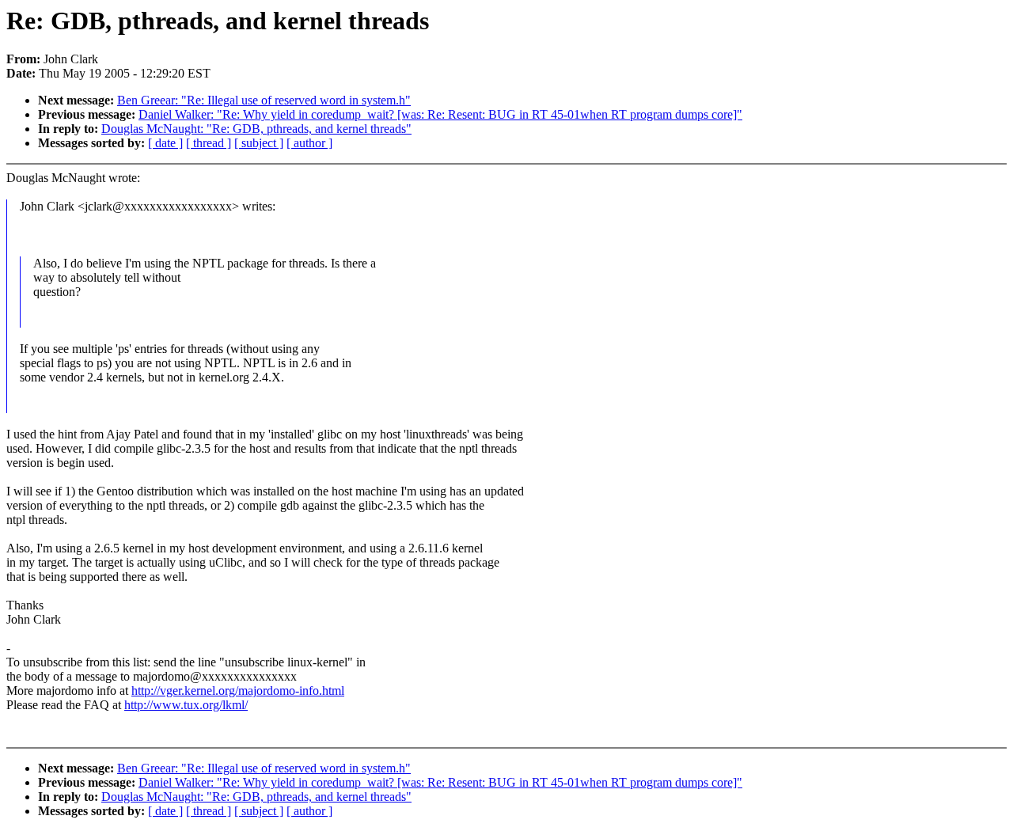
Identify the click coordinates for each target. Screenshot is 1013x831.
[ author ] (309, 143)
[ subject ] (258, 143)
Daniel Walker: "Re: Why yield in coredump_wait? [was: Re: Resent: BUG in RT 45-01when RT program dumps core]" (440, 114)
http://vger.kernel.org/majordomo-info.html (237, 690)
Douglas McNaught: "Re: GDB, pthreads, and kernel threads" (256, 128)
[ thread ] (208, 143)
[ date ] (165, 143)
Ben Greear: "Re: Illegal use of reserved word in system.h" (264, 100)
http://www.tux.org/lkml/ (186, 704)
